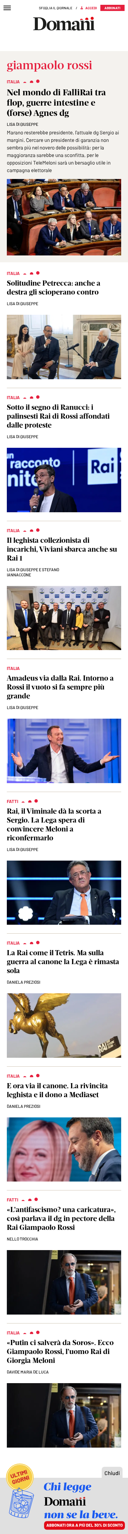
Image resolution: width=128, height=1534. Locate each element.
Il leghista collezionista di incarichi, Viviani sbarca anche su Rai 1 (62, 549)
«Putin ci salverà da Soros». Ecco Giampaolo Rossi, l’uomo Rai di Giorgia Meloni (60, 1351)
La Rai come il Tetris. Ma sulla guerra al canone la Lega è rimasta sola (63, 961)
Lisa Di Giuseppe (22, 124)
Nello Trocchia (22, 1238)
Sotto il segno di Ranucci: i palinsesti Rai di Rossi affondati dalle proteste (58, 416)
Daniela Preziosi (23, 982)
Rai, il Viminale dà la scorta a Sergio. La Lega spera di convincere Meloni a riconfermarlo (54, 824)
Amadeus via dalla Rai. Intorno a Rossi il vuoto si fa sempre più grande (60, 687)
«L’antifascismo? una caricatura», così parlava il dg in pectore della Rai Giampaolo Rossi (61, 1218)
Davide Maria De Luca (28, 1371)
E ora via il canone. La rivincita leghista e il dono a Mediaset (57, 1090)
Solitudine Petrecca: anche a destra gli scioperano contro (53, 287)
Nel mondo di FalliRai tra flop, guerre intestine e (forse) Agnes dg (56, 102)
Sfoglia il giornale (55, 8)
